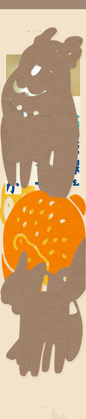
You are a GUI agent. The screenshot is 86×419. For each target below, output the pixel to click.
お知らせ (51, 31)
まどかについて (34, 31)
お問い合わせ (56, 31)
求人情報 (46, 31)
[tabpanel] (43, 210)
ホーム (28, 31)
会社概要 (40, 31)
